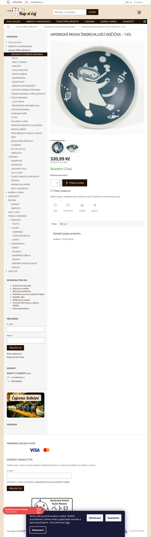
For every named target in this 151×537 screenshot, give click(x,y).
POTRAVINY (16, 164)
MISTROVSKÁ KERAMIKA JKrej (26, 105)
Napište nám (18, 297)
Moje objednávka (21, 308)
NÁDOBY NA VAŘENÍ (20, 184)
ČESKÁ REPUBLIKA (21, 235)
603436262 (16, 381)
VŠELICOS (12, 271)
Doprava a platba (21, 288)
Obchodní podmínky (22, 291)
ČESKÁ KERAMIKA (19, 97)
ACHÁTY (15, 228)
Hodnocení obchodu (22, 285)
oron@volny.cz (18, 377)
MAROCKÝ (15, 208)
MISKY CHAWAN (19, 62)
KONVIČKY (16, 66)
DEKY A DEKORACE (19, 188)
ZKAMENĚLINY (18, 243)
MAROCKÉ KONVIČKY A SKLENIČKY (27, 125)
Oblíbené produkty (21, 300)
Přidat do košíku (76, 183)
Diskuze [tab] (63, 223)
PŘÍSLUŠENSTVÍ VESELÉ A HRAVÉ (26, 133)
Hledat (92, 12)
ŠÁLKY (15, 58)
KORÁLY (15, 247)
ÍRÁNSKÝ (15, 204)
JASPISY (15, 239)
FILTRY (14, 117)
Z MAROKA (13, 156)
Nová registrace (14, 353)
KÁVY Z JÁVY (14, 212)
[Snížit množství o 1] (60, 184)
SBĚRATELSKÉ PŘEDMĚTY (24, 86)
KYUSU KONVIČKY (20, 70)
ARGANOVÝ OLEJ (19, 168)
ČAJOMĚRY (16, 145)
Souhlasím (113, 517)
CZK (127, 2)
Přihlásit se (15, 347)
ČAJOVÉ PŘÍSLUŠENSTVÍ (19, 50)
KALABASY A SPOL (19, 121)
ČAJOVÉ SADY (18, 82)
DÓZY (13, 137)
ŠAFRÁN (15, 180)
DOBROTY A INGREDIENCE (20, 46)
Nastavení (38, 529)
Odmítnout (95, 517)
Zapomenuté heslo (15, 357)
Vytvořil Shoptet (136, 530)
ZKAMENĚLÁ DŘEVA (21, 255)
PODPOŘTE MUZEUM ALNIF (24, 263)
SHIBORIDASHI (18, 78)
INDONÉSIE (18, 232)
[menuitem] (13, 21)
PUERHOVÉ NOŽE (19, 113)
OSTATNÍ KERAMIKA (20, 109)
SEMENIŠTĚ (13, 196)
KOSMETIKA (16, 160)
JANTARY (16, 259)
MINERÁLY (16, 220)
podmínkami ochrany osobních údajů (52, 482)
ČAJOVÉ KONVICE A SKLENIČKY (25, 176)
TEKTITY (16, 224)
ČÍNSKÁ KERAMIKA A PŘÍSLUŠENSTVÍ (28, 93)
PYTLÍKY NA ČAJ (18, 149)
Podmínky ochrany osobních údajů (28, 294)
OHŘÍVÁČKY (16, 153)
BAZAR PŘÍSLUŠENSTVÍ (22, 141)
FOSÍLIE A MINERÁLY (17, 216)
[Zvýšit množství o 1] (60, 181)
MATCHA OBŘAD (19, 74)
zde (68, 522)
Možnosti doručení (59, 175)
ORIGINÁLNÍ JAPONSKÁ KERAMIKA (27, 54)
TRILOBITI (16, 251)
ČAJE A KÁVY (17, 172)
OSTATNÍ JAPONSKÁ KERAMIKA (26, 89)
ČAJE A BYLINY (15, 42)
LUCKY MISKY (18, 101)
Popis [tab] (54, 223)
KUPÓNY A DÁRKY (16, 192)
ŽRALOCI (16, 267)
